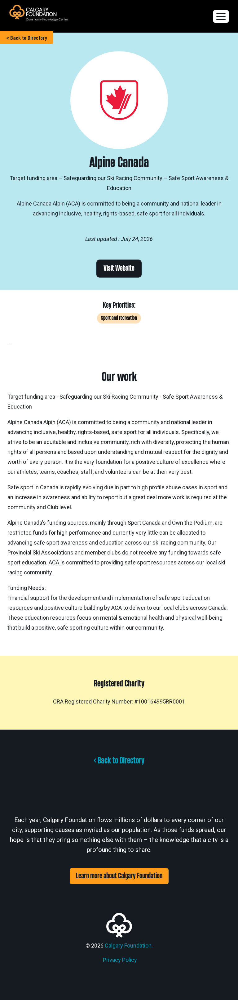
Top (223, 985)
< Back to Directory (26, 37)
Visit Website (119, 268)
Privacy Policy (120, 960)
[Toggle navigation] (221, 16)
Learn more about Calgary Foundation (119, 876)
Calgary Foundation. (129, 945)
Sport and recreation (119, 318)
